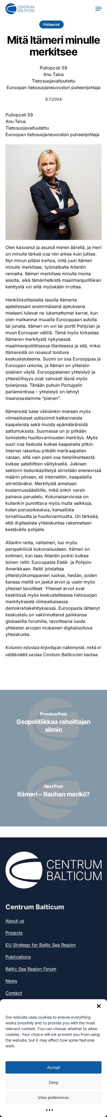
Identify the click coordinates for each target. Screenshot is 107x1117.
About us (14, 920)
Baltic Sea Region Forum (30, 969)
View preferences (53, 1097)
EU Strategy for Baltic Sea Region (40, 945)
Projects (13, 933)
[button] (99, 1006)
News (11, 981)
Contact (13, 993)
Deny (53, 1082)
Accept (53, 1067)
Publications (18, 957)
